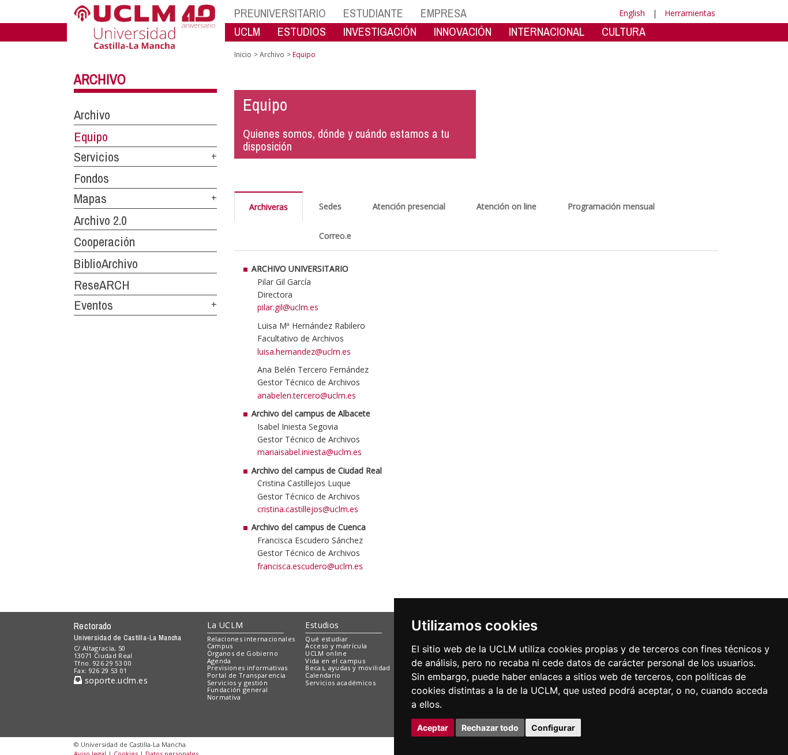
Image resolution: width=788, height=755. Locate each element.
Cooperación (104, 241)
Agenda (219, 660)
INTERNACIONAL (546, 31)
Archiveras (268, 206)
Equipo (91, 136)
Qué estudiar (326, 638)
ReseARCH (102, 285)
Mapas (90, 198)
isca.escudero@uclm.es (319, 566)
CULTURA (624, 31)
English (632, 12)
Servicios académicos (340, 682)
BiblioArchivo (106, 263)
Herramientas (690, 12)
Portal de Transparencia (246, 675)
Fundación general (237, 689)
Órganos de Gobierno (242, 653)
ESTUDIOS (301, 31)
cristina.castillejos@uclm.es (307, 509)
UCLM (247, 31)
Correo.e (335, 235)
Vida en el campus (335, 660)
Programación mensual (611, 206)
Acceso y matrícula (336, 645)
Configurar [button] (553, 728)
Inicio (243, 54)
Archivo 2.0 (100, 220)
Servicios (96, 157)
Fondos (91, 178)
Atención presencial (409, 206)
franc (266, 566)
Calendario (322, 675)
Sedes (330, 206)
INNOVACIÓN (462, 31)
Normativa (224, 697)
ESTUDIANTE (373, 13)
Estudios (322, 624)
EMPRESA (444, 13)
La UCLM (225, 624)
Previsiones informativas (247, 667)
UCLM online (326, 653)
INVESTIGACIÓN (379, 31)
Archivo (100, 79)
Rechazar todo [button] (490, 728)
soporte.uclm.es (115, 680)
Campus (220, 645)
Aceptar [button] (432, 728)
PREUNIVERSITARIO (280, 13)
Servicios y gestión (237, 682)
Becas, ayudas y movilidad (347, 667)
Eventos (93, 305)
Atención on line (506, 206)
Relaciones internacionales (251, 638)
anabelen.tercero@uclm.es (306, 395)
